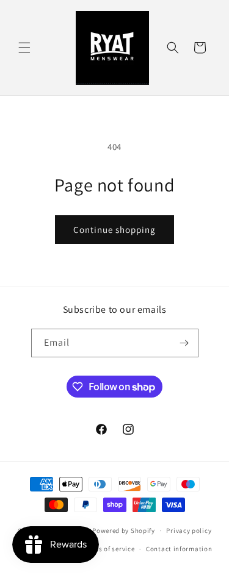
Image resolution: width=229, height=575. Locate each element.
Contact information (179, 549)
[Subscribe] (184, 343)
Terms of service (108, 549)
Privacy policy (188, 530)
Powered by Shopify (123, 530)
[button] (24, 47)
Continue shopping (114, 229)
